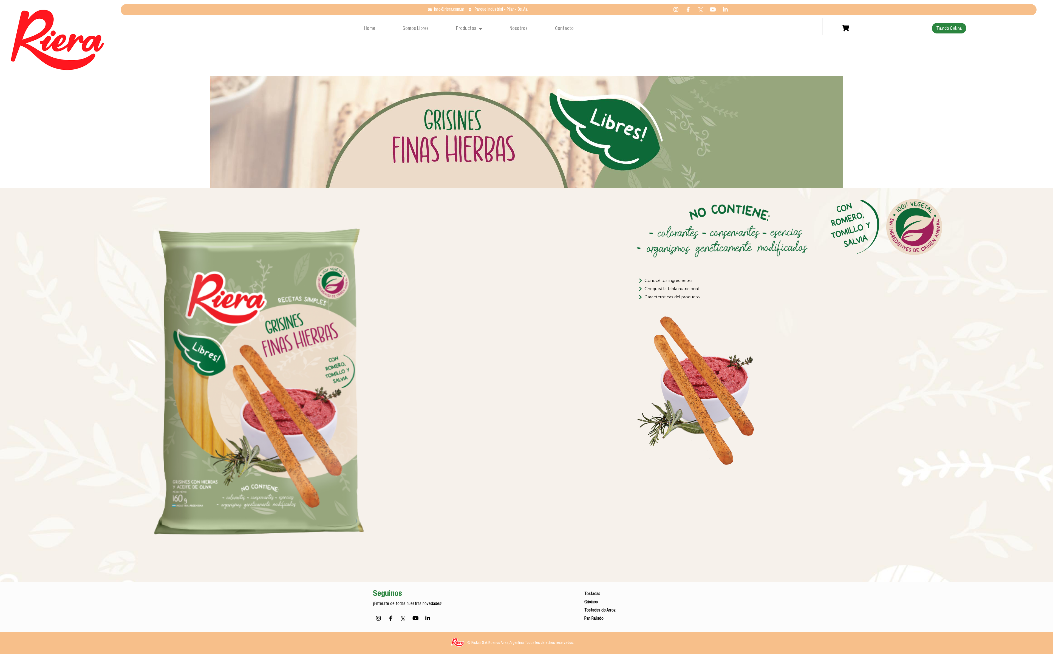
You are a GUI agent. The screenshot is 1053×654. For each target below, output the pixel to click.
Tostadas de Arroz (600, 610)
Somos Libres (416, 28)
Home (369, 28)
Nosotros (518, 28)
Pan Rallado (594, 619)
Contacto (564, 28)
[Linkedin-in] (725, 9)
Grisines (591, 602)
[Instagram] (675, 9)
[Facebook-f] (688, 9)
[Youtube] (712, 9)
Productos (466, 28)
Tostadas (592, 594)
